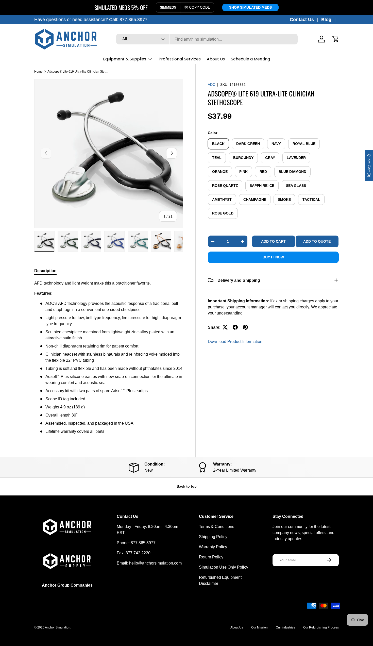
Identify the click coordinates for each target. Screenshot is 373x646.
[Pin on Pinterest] (245, 327)
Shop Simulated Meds (250, 7)
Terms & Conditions (216, 526)
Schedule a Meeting (250, 59)
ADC (211, 84)
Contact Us (302, 19)
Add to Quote (317, 241)
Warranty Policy (213, 547)
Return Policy (211, 557)
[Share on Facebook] (235, 327)
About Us (216, 59)
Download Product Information (235, 341)
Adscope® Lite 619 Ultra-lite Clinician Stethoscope (77, 71)
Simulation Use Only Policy (223, 567)
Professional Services (180, 59)
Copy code (199, 7)
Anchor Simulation (57, 627)
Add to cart (273, 241)
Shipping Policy (213, 537)
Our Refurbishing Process (321, 627)
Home (38, 71)
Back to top (187, 486)
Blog (326, 19)
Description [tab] (45, 271)
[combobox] (207, 39)
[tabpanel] (108, 357)
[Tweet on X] (225, 327)
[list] (109, 153)
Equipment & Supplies (124, 59)
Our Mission (259, 627)
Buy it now (273, 257)
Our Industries (285, 627)
